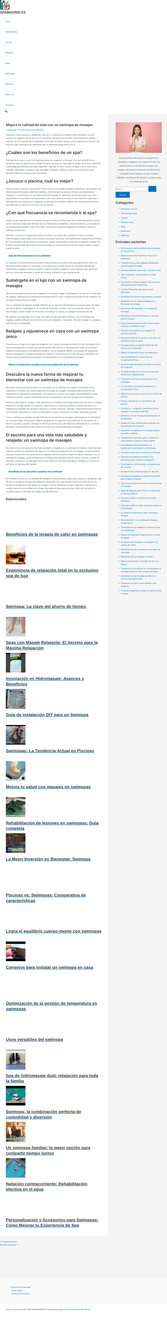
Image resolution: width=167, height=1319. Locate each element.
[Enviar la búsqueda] (152, 189)
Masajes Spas (127, 222)
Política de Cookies (20, 1293)
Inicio (7, 21)
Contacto (9, 105)
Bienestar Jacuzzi (129, 209)
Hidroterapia (11, 32)
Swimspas (10, 73)
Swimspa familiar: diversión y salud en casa (141, 270)
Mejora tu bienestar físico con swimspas (139, 352)
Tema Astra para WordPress (78, 1309)
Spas (7, 63)
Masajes (9, 52)
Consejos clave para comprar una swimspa (140, 452)
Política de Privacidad (20, 1287)
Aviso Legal (16, 1290)
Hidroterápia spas (129, 213)
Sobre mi (9, 94)
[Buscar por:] (136, 189)
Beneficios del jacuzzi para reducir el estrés (141, 296)
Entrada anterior (8, 1241)
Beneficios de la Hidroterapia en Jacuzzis (140, 471)
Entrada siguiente (9, 1245)
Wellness (9, 84)
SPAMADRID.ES (13, 12)
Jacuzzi (8, 42)
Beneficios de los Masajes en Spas (137, 556)
